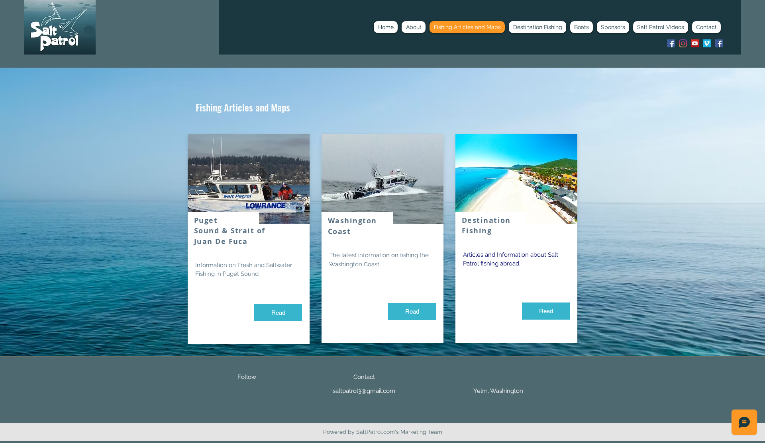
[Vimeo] (707, 43)
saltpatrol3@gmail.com (364, 390)
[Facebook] (671, 43)
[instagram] (683, 43)
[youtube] (695, 43)
